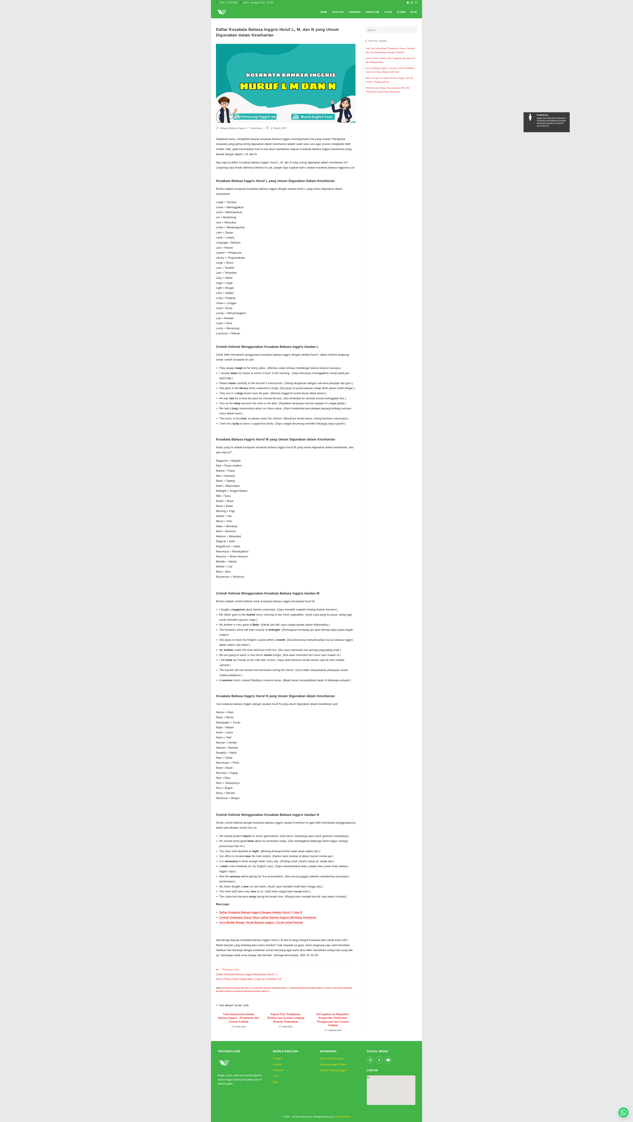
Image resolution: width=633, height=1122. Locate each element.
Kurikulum (278, 1070)
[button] (623, 1112)
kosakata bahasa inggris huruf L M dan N (311, 988)
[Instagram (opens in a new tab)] (412, 2)
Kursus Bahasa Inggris (332, 1058)
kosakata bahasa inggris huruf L (270, 988)
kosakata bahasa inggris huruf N (251, 991)
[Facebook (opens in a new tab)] (408, 2)
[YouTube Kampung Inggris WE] (388, 1059)
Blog (275, 1081)
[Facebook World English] (379, 1059)
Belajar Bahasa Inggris (233, 128)
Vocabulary (256, 128)
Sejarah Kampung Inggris (333, 1070)
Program (277, 1058)
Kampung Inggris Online (333, 1064)
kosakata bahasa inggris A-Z (237, 988)
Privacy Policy (343, 1116)
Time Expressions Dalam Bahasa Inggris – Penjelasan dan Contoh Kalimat (238, 1018)
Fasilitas (277, 1064)
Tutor (275, 1076)
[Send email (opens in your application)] (415, 2)
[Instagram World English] (370, 1059)
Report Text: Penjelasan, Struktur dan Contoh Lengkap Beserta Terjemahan (285, 1018)
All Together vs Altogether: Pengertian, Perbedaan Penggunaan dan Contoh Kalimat (333, 1020)
